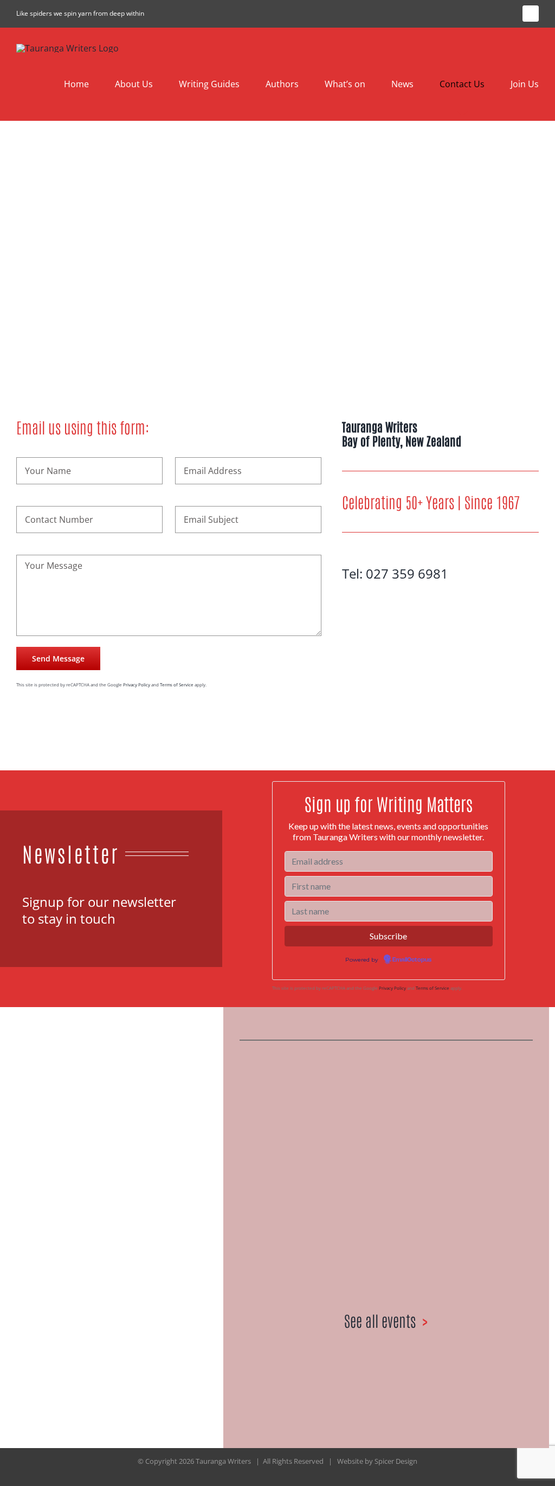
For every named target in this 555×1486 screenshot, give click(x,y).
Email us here (122, 1253)
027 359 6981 (407, 573)
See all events (380, 1320)
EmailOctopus (411, 960)
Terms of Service (176, 684)
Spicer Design (396, 1461)
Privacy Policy (136, 684)
